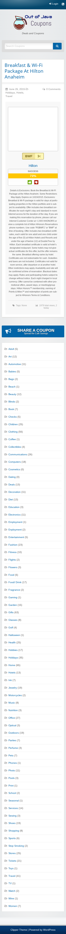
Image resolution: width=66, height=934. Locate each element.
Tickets (12, 861)
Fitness (12, 552)
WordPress (49, 930)
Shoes (11, 823)
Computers (14, 462)
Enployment (15, 529)
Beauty (12, 394)
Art (10, 356)
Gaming (12, 597)
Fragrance (14, 590)
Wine (11, 898)
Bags (11, 379)
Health (12, 642)
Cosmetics (14, 469)
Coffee (12, 439)
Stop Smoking (16, 846)
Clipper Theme (19, 930)
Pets (10, 755)
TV (10, 883)
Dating (12, 477)
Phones (12, 763)
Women (12, 906)
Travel (8, 96)
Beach (11, 386)
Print (11, 785)
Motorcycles (15, 695)
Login (54, 4)
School (12, 793)
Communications (17, 454)
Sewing (12, 815)
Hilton (33, 166)
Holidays (10, 92)
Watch (11, 891)
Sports (12, 838)
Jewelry (12, 687)
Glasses (12, 620)
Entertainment (16, 537)
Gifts (11, 612)
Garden (12, 605)
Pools (11, 778)
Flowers (12, 567)
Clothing (13, 431)
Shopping (13, 830)
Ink (10, 680)
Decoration (14, 492)
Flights (12, 559)
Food (11, 575)
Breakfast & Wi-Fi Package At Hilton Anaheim (24, 71)
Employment (15, 522)
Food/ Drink (14, 582)
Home (11, 665)
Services (13, 808)
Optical (12, 725)
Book (11, 409)
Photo (11, 770)
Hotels (19, 92)
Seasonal (13, 800)
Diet (10, 499)
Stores (12, 853)
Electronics (14, 514)
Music (11, 702)
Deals (11, 484)
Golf (10, 627)
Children (13, 424)
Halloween (14, 635)
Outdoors (13, 733)
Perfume (13, 748)
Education (14, 507)
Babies (12, 371)
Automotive (14, 364)
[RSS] (63, 4)
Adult (11, 349)
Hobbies (13, 650)
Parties (12, 740)
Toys (11, 868)
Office (11, 718)
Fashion (12, 544)
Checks (12, 417)
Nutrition (13, 710)
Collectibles (14, 447)
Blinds (11, 401)
